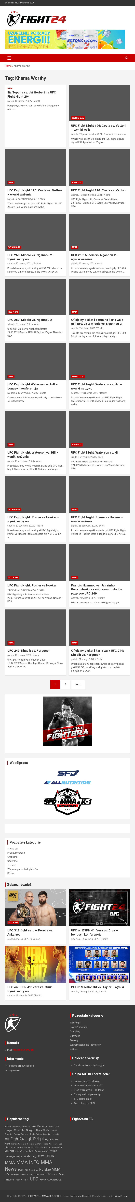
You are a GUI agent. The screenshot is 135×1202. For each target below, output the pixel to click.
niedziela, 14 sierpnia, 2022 (85, 939)
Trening (11, 865)
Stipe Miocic (40, 1174)
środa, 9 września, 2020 (83, 457)
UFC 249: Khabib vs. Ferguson (28, 651)
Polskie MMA (49, 1169)
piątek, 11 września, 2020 (20, 461)
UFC (34, 1179)
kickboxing (30, 1156)
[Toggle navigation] (9, 58)
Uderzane (12, 860)
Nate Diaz (33, 1170)
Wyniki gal (78, 118)
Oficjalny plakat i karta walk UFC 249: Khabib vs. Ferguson (97, 653)
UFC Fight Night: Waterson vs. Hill (95, 452)
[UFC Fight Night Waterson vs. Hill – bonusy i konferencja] (36, 361)
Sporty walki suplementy (87, 1094)
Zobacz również (19, 885)
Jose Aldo (9, 1151)
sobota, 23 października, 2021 (86, 134)
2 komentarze (119, 134)
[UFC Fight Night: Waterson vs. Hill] (99, 429)
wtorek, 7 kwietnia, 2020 (83, 598)
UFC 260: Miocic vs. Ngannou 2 (29, 320)
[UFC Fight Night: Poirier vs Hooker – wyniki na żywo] (36, 494)
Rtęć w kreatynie (83, 1089)
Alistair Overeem (12, 1126)
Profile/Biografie (16, 852)
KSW (41, 1156)
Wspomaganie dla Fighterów (22, 869)
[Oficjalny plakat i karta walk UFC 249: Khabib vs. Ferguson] (99, 627)
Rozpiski (76, 182)
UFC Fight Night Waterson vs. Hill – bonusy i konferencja (32, 386)
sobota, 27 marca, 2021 (19, 263)
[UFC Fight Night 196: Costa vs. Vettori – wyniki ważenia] (36, 167)
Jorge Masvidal (55, 1147)
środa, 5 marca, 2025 (18, 939)
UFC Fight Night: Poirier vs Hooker (31, 585)
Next (78, 684)
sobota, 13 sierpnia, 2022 (20, 995)
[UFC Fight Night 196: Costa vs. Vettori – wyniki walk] (99, 102)
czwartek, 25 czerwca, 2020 (21, 589)
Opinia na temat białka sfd (88, 1085)
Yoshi (107, 134)
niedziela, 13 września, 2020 (22, 393)
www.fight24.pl (54, 1180)
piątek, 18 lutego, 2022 (19, 101)
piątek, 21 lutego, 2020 (82, 659)
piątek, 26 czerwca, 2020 (84, 525)
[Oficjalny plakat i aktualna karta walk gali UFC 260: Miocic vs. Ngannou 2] (99, 296)
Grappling (12, 856)
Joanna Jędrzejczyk (25, 1147)
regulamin (14, 1070)
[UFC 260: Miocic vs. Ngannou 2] (36, 296)
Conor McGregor (24, 1130)
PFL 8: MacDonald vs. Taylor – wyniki (97, 987)
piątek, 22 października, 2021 (22, 199)
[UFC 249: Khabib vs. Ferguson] (36, 627)
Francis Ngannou (18, 1144)
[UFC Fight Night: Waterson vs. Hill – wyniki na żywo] (99, 361)
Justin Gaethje (21, 1151)
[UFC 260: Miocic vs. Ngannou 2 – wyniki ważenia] (99, 232)
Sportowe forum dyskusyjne (89, 1065)
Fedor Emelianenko (51, 1134)
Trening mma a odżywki (86, 1081)
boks (51, 1126)
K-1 (31, 1150)
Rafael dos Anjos (12, 1174)
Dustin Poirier (36, 1134)
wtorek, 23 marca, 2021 (19, 324)
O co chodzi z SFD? (84, 1103)
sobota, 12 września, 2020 (84, 393)
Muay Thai (23, 1170)
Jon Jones (41, 1147)
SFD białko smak (83, 1098)
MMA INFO (27, 1162)
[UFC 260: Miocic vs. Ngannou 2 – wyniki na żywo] (36, 232)
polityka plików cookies (21, 1065)
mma (50, 1155)
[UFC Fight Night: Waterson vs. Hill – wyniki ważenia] (36, 429)
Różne (10, 873)
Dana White (42, 1130)
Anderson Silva (29, 1126)
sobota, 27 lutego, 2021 (83, 328)
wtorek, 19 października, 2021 (86, 195)
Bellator (42, 1126)
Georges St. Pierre (34, 1144)
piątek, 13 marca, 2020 (19, 655)
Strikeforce (53, 1174)
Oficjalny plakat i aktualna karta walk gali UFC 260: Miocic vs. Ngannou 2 (97, 322)
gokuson (35, 939)
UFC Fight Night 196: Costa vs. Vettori (98, 190)
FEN (7, 1139)
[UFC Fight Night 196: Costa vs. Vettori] (99, 167)
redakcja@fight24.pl (23, 1049)
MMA (10, 88)
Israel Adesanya (50, 1144)
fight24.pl (34, 1138)
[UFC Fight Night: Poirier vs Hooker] (36, 562)
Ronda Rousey (26, 1174)
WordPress (121, 1196)
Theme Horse (81, 1196)
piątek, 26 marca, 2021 (83, 263)
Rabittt (36, 101)
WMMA (43, 1180)
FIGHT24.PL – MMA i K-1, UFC (43, 1196)
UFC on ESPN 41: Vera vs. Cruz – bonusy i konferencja (94, 932)
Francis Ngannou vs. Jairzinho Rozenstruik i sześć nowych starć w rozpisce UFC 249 (96, 589)
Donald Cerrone (21, 1134)
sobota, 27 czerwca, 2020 (20, 525)
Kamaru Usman (41, 1151)
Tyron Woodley (21, 1180)
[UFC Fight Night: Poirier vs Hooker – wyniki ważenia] (99, 494)
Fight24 (17, 1139)
